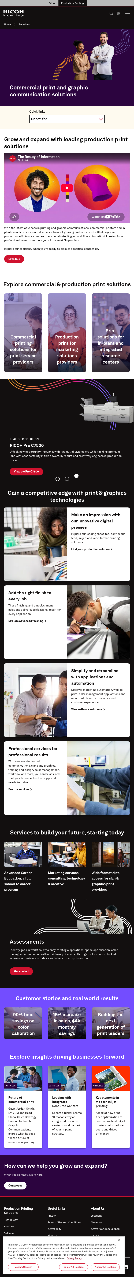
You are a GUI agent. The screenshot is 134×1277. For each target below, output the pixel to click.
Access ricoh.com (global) (105, 1229)
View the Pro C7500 (26, 471)
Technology (11, 1219)
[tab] (57, 479)
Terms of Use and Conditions (64, 1222)
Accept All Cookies (105, 1267)
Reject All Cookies (73, 1267)
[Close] (119, 1240)
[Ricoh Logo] (13, 13)
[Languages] (119, 13)
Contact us (15, 1185)
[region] (64, 1255)
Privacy (52, 1215)
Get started (21, 971)
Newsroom (97, 1222)
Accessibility (54, 1229)
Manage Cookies (23, 1267)
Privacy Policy (74, 1258)
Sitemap (52, 1235)
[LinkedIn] (126, 1267)
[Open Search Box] (111, 13)
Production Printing (72, 3)
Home (7, 24)
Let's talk (14, 259)
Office (52, 3)
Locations (96, 1215)
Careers (95, 1235)
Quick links (37, 111)
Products (9, 1226)
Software (9, 1233)
